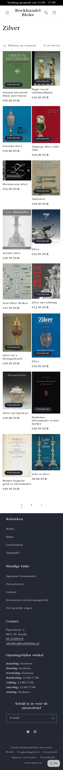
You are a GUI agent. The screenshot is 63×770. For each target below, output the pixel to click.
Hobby (10, 529)
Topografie (13, 553)
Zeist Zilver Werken (15, 303)
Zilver (35, 249)
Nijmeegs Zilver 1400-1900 (46, 149)
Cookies (11, 592)
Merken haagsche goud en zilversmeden (17, 482)
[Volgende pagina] (41, 505)
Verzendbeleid (47, 758)
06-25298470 (15, 639)
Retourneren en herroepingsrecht (27, 600)
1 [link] (21, 505)
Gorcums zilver (12, 146)
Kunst (9, 537)
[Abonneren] (53, 718)
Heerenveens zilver (15, 184)
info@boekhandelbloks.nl (22, 643)
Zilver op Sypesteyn (15, 413)
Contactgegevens (33, 763)
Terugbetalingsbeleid (28, 752)
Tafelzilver (38, 199)
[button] (7, 13)
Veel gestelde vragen (19, 608)
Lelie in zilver (41, 474)
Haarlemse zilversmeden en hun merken (45, 420)
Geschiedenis (14, 545)
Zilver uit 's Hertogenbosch (12, 357)
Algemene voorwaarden (24, 758)
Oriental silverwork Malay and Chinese (15, 94)
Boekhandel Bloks (29, 748)
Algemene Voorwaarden (21, 576)
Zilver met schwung (44, 303)
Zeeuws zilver (11, 253)
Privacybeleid (14, 584)
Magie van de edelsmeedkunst (42, 91)
